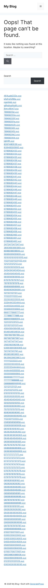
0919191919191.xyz (14, 506)
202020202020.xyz (14, 396)
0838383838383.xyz (14, 487)
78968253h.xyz (12, 125)
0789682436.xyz (12, 160)
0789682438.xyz (12, 167)
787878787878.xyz (13, 283)
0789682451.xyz (12, 205)
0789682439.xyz (13, 170)
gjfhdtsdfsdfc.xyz (13, 105)
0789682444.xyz (12, 186)
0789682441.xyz (12, 176)
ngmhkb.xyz (10, 102)
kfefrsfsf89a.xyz (12, 99)
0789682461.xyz (12, 238)
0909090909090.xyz (15, 416)
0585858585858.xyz (14, 422)
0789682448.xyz (12, 196)
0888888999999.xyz (14, 383)
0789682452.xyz (12, 209)
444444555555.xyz (14, 370)
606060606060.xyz (14, 406)
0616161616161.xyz (14, 428)
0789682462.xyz (12, 241)
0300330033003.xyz (15, 538)
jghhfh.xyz (9, 141)
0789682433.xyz (13, 151)
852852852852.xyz (13, 354)
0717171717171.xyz (13, 454)
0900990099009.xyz (15, 558)
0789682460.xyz (13, 235)
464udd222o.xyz (12, 96)
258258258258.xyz (13, 344)
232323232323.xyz (14, 267)
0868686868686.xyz (14, 496)
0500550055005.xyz (14, 545)
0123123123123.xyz (14, 561)
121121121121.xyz (12, 386)
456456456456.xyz (14, 328)
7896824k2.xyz (12, 134)
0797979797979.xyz (14, 477)
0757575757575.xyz (14, 467)
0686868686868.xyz (14, 448)
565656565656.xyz (14, 276)
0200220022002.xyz (14, 535)
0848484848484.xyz (14, 490)
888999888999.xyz (14, 319)
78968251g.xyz (11, 121)
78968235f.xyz (11, 118)
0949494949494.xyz (15, 516)
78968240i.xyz (11, 128)
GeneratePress (37, 584)
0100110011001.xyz (14, 532)
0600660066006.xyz (15, 548)
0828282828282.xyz (14, 483)
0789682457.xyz (12, 225)
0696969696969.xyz (15, 451)
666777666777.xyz (14, 312)
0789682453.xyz (12, 212)
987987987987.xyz (14, 338)
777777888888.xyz (13, 380)
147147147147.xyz (13, 341)
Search (7, 76)
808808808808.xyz (14, 251)
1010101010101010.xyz (15, 257)
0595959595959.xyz (14, 425)
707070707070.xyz (14, 409)
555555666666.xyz (14, 373)
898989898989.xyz (14, 286)
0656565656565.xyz (14, 441)
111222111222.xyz (13, 296)
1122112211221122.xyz (15, 260)
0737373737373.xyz (14, 461)
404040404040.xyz (14, 399)
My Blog (10, 6)
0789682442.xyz (12, 180)
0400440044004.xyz (15, 541)
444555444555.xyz (14, 306)
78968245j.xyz (11, 131)
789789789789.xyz (14, 335)
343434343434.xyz (14, 270)
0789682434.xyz (12, 154)
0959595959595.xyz (14, 519)
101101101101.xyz (13, 293)
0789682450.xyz (12, 202)
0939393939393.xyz (15, 512)
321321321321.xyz (13, 325)
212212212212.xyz (13, 390)
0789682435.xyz (12, 157)
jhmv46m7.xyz (11, 108)
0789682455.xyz (12, 218)
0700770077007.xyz (14, 551)
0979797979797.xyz (14, 525)
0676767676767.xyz (14, 445)
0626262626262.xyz (14, 432)
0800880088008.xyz (14, 554)
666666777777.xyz (14, 377)
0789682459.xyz (12, 231)
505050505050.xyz (14, 403)
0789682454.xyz (12, 215)
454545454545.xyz (14, 273)
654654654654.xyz (14, 331)
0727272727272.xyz (14, 457)
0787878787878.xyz (14, 474)
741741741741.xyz (13, 351)
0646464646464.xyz (15, 438)
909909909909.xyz (14, 254)
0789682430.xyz (13, 173)
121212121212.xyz (13, 264)
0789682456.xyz (12, 222)
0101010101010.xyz (14, 393)
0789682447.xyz (12, 192)
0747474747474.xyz (14, 464)
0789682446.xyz (12, 189)
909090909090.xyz (14, 289)
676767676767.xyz (14, 280)
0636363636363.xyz (15, 435)
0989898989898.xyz (14, 529)
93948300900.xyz (13, 147)
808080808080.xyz (14, 412)
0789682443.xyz (13, 183)
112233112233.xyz (13, 419)
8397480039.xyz (13, 144)
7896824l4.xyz (11, 138)
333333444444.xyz (14, 367)
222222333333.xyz (14, 364)
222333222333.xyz (14, 299)
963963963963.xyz (14, 357)
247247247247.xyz (14, 244)
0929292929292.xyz (14, 509)
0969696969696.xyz (15, 522)
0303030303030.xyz (15, 564)
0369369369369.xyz (15, 348)
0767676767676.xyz (14, 470)
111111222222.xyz (13, 361)
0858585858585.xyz (14, 493)
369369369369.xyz (14, 247)
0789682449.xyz (13, 199)
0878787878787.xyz (14, 500)
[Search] (7, 61)
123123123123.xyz (13, 322)
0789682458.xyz (12, 228)
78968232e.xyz (12, 115)
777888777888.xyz (13, 315)
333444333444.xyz (14, 302)
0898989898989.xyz (14, 503)
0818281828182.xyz (14, 480)
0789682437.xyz (12, 163)
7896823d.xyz (11, 112)
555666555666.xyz (14, 309)
